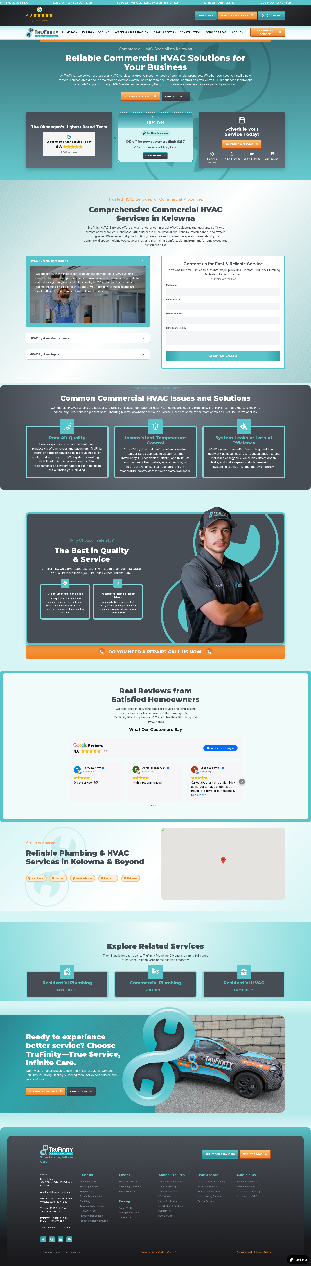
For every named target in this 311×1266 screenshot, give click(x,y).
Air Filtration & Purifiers (170, 1206)
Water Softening (167, 1186)
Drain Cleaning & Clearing (211, 1181)
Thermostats (126, 1217)
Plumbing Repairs (89, 1186)
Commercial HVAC (247, 1196)
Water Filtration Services (171, 1181)
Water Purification (168, 1191)
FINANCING (206, 15)
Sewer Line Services (209, 1191)
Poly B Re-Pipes (88, 1181)
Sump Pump (86, 1191)
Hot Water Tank (88, 1211)
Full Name (171, 285)
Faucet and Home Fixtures (94, 1220)
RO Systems (165, 1196)
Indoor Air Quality (167, 1201)
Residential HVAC (246, 1186)
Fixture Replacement (91, 1196)
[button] (69, 32)
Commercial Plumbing (249, 1191)
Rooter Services (206, 1201)
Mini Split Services (129, 1212)
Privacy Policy (74, 1252)
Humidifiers (164, 1211)
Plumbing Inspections (91, 1215)
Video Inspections (207, 1186)
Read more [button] (198, 795)
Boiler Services (127, 1191)
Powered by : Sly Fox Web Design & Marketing (159, 1252)
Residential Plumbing (248, 1181)
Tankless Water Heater (92, 1206)
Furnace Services (128, 1181)
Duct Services (166, 1215)
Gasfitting (85, 1201)
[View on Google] (77, 769)
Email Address (174, 299)
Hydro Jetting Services (210, 1196)
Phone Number (174, 313)
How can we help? (176, 327)
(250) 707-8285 (271, 15)
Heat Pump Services (130, 1186)
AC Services (125, 1207)
